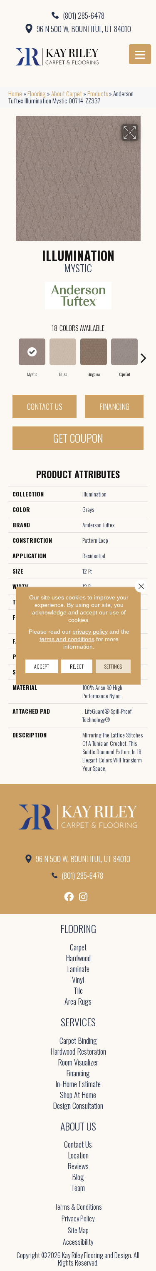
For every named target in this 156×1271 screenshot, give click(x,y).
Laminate (78, 969)
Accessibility (78, 1242)
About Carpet (66, 93)
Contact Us (44, 406)
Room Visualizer (78, 1063)
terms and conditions (67, 638)
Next (143, 353)
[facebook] (69, 897)
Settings (113, 665)
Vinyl (78, 980)
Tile (78, 991)
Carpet (78, 948)
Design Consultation (78, 1106)
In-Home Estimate (78, 1084)
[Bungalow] (93, 351)
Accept (41, 665)
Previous (12, 353)
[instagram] (83, 897)
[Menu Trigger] (140, 54)
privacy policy (90, 631)
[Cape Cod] (124, 351)
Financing (114, 406)
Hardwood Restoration (78, 1052)
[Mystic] (32, 351)
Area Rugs (78, 1002)
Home (15, 93)
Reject (77, 665)
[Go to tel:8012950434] (78, 15)
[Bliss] (62, 351)
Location (78, 1156)
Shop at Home (78, 1095)
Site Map (78, 1230)
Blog (78, 1177)
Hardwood (78, 958)
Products (97, 93)
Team (78, 1188)
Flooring (36, 93)
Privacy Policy (78, 1218)
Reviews (78, 1166)
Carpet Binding (78, 1041)
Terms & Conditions (78, 1207)
